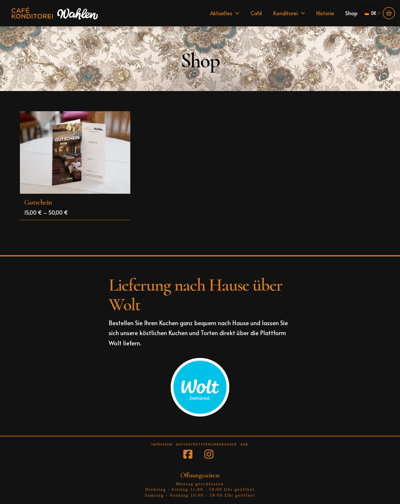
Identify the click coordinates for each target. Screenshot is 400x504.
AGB (244, 444)
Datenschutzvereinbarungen (206, 444)
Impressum (161, 444)
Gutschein (38, 202)
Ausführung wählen (77, 184)
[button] (389, 13)
